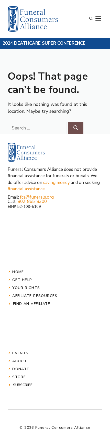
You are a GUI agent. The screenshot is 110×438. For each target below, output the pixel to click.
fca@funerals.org (37, 197)
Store (19, 377)
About (19, 361)
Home (18, 271)
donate (20, 369)
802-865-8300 (32, 201)
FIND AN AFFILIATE (31, 303)
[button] (91, 19)
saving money (56, 182)
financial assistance (26, 189)
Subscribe (22, 385)
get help (22, 279)
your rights (26, 287)
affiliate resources (35, 295)
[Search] (75, 128)
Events (20, 353)
